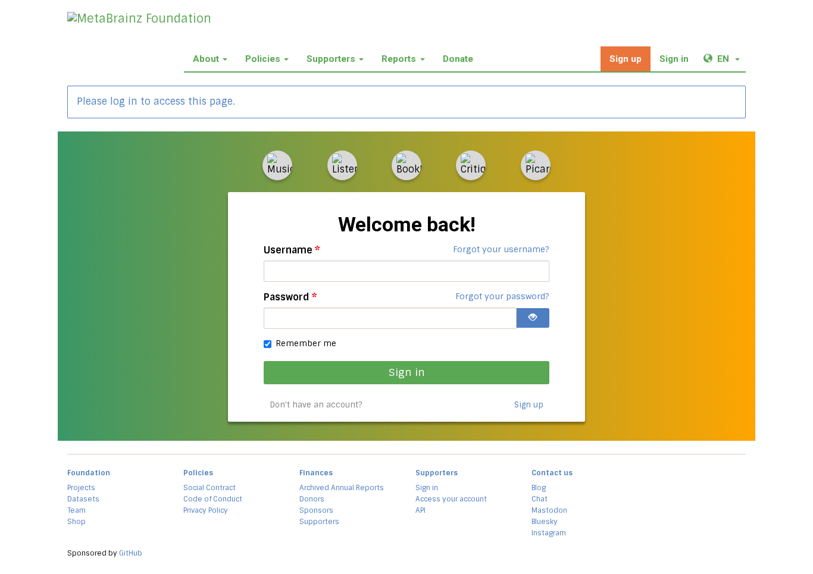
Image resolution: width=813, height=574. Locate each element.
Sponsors (316, 510)
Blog (538, 488)
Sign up (625, 59)
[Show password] (532, 318)
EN (731, 58)
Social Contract (209, 488)
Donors (311, 499)
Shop (76, 521)
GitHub (130, 553)
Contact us (552, 473)
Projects (81, 488)
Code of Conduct (212, 499)
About (206, 59)
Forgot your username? (501, 249)
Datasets (83, 499)
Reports (399, 59)
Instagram (548, 533)
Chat (539, 499)
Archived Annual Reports (341, 488)
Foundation (88, 473)
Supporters (331, 59)
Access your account (451, 499)
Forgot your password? (502, 296)
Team (76, 510)
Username (292, 250)
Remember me (306, 343)
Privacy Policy (205, 510)
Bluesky (544, 521)
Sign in (674, 59)
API (420, 510)
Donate (458, 59)
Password (290, 297)
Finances (316, 473)
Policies (262, 59)
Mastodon (549, 510)
